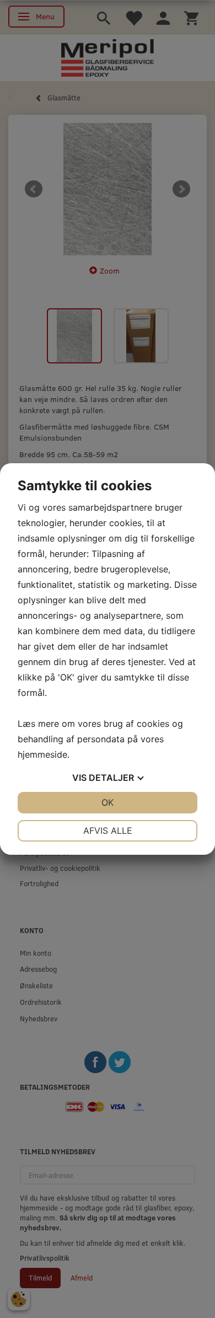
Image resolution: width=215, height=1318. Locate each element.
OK (107, 802)
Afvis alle (107, 830)
